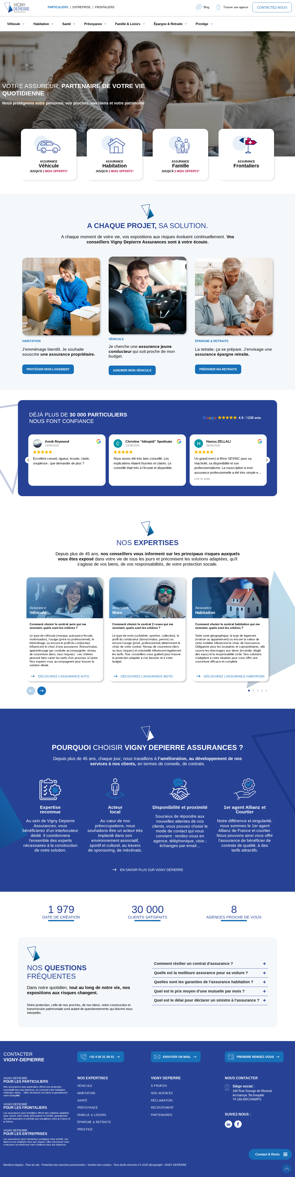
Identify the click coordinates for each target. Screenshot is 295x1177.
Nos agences (162, 1093)
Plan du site (33, 1164)
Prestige (85, 1129)
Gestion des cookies (99, 1164)
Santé (82, 1100)
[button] (266, 460)
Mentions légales (13, 1164)
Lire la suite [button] (202, 478)
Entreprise (82, 7)
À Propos (159, 1085)
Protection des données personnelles (64, 1164)
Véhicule (84, 1085)
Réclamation (162, 1100)
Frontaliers (104, 7)
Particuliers (58, 7)
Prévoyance (87, 1107)
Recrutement (162, 1107)
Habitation (86, 1093)
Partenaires (161, 1115)
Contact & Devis (267, 1154)
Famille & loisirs (91, 1115)
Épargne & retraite (94, 1122)
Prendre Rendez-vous (255, 1057)
